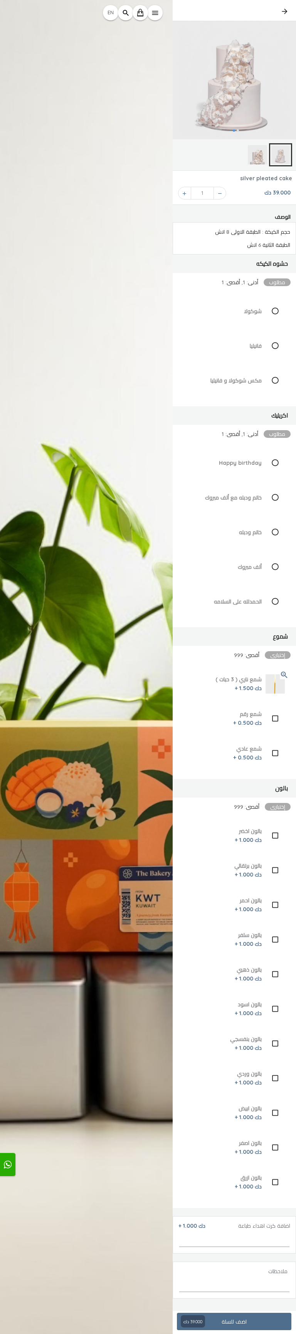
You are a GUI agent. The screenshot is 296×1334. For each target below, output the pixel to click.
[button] (234, 264)
